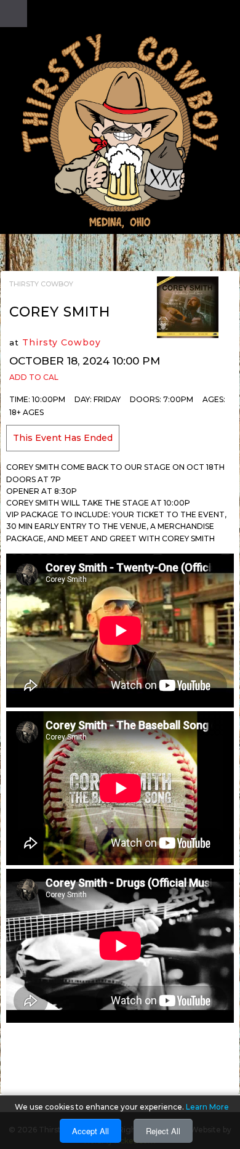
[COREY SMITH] (187, 306)
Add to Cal (33, 377)
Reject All (163, 1131)
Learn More (207, 1106)
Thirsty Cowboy (61, 342)
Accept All (90, 1131)
